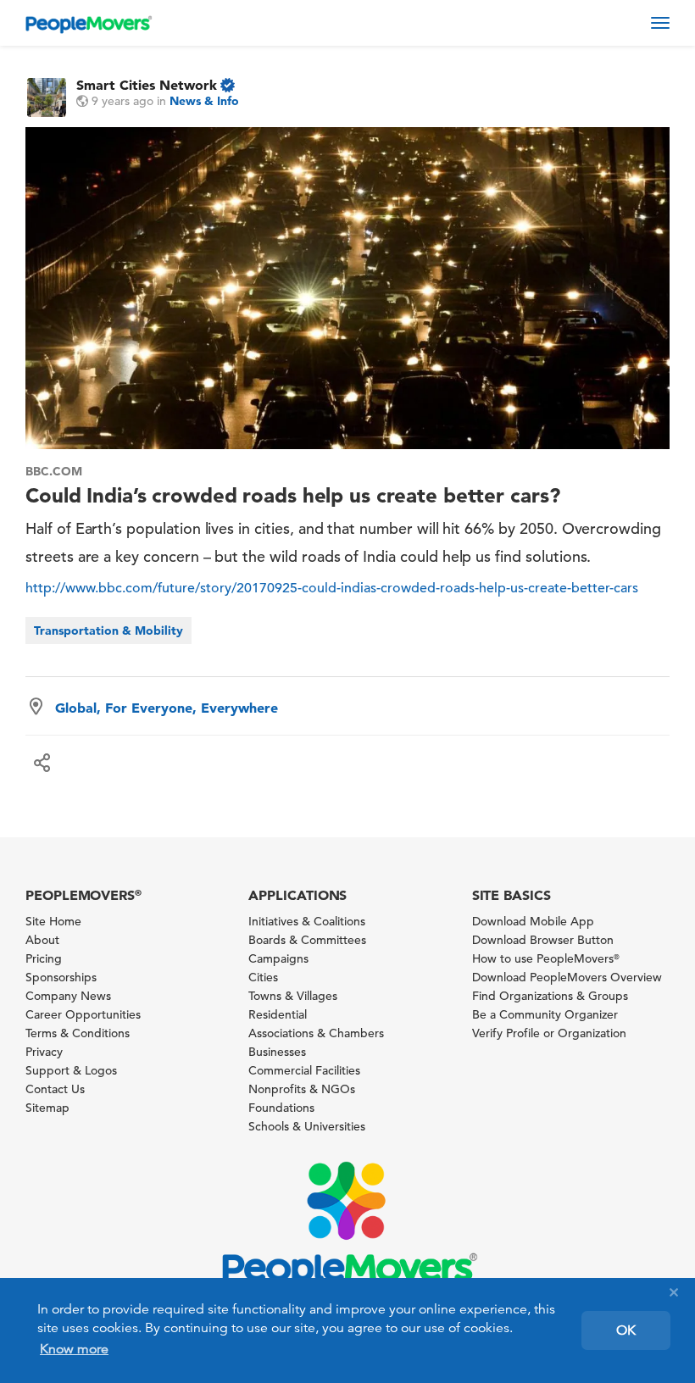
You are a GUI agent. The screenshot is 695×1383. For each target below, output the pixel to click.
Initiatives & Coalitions (306, 921)
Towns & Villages (292, 995)
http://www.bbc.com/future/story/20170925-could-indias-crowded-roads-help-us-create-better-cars (331, 588)
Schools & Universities (306, 1126)
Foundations (281, 1107)
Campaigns (278, 958)
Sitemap (47, 1107)
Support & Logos (71, 1070)
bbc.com (53, 471)
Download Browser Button (543, 939)
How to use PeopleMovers (546, 958)
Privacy (44, 1051)
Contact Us (55, 1089)
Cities (263, 977)
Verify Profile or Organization (549, 1033)
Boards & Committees (307, 939)
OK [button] (626, 1330)
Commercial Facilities (304, 1070)
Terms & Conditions (77, 1033)
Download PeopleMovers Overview (567, 977)
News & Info (204, 100)
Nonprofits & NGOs (301, 1089)
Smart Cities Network (146, 84)
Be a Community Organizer (545, 1014)
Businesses (277, 1051)
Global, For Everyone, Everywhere (166, 707)
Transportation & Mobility (108, 630)
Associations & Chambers (316, 1033)
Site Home (53, 921)
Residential (277, 1014)
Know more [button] (74, 1349)
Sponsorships (61, 977)
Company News (68, 995)
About (42, 939)
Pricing (43, 958)
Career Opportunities (83, 1014)
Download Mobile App (533, 921)
